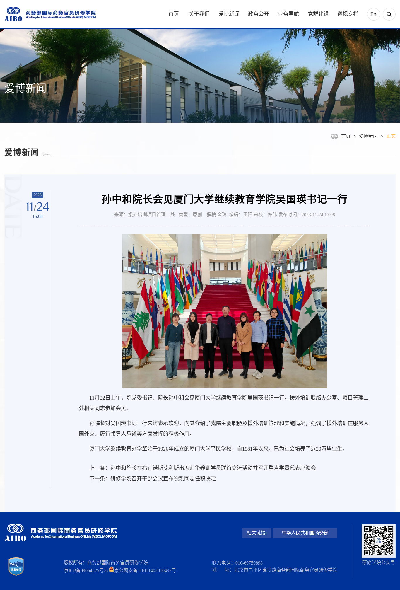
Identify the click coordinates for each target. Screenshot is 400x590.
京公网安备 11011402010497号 (145, 570)
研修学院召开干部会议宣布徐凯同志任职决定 (163, 479)
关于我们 (199, 14)
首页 (173, 14)
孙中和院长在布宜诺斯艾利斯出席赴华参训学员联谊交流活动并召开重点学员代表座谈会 (213, 468)
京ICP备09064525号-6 (86, 570)
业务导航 (288, 14)
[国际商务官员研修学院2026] (50, 14)
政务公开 (258, 14)
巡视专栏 (347, 14)
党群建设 (318, 14)
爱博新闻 (229, 14)
